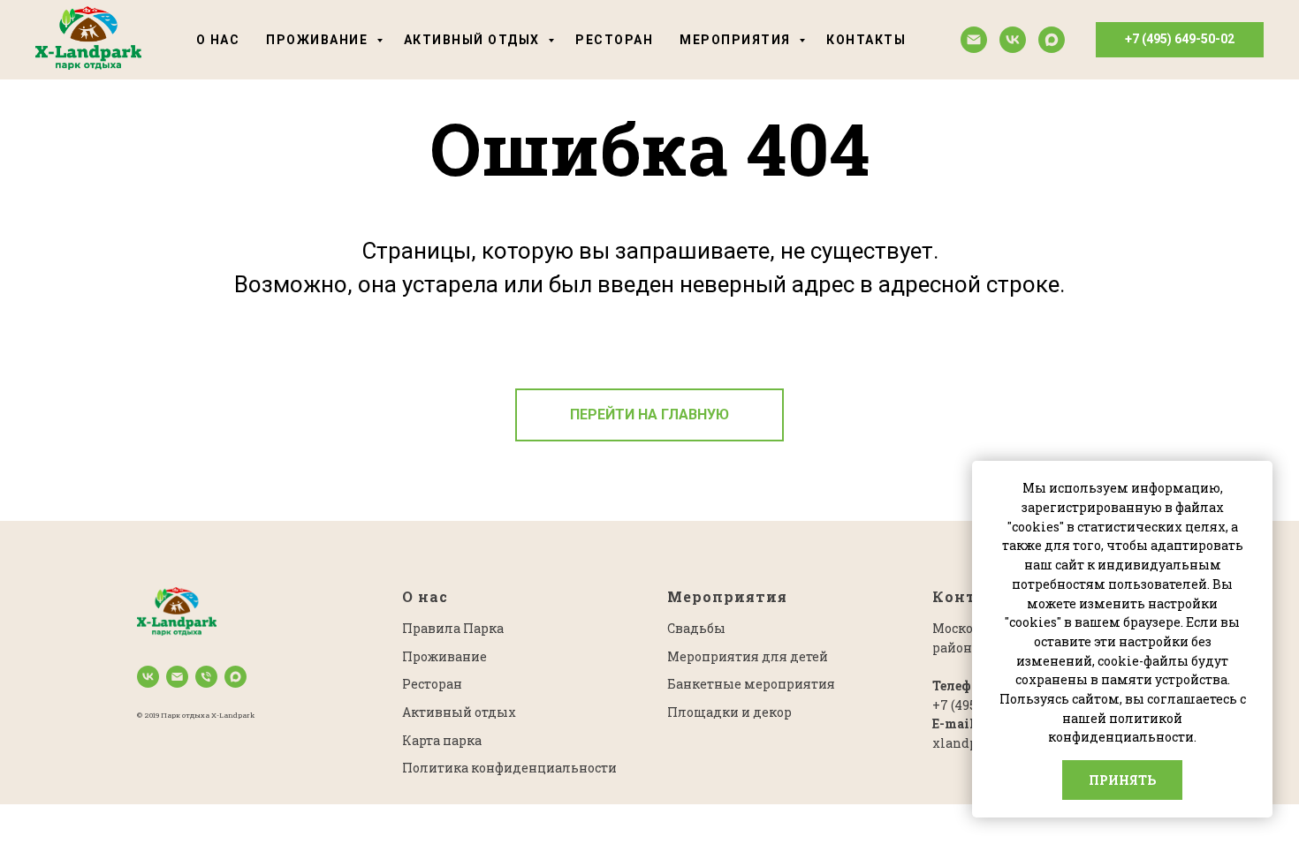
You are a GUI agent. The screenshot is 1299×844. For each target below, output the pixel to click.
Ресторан (614, 40)
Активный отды (455, 712)
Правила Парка (453, 628)
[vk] (1012, 39)
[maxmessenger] (1051, 39)
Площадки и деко (725, 712)
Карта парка (442, 740)
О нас (218, 40)
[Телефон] (206, 677)
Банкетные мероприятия (751, 683)
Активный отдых (474, 40)
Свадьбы (696, 628)
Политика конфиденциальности (509, 767)
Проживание (319, 40)
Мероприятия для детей (747, 656)
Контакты (866, 40)
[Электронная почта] (974, 39)
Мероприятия (737, 40)
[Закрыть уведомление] (1259, 474)
